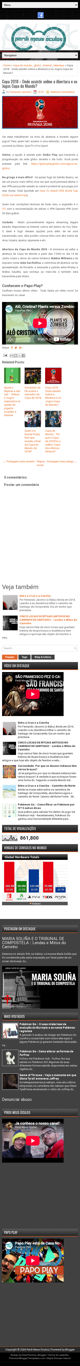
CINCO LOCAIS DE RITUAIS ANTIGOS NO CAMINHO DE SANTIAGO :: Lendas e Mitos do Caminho (48, 620)
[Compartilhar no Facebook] (23, 356)
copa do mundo (22, 65)
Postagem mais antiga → (62, 461)
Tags (24, 657)
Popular (9, 657)
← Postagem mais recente (18, 461)
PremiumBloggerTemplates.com (27, 1358)
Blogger (70, 1349)
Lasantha (64, 1355)
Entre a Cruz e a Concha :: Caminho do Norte (46, 785)
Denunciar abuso (17, 1099)
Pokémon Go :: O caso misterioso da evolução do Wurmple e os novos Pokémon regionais (47, 1028)
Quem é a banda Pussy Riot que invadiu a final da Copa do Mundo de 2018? (33, 441)
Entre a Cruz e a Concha (35, 595)
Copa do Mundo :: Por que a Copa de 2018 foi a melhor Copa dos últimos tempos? (53, 441)
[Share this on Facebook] (12, 347)
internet (47, 65)
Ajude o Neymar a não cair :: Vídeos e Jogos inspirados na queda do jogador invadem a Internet (12, 401)
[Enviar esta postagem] (5, 355)
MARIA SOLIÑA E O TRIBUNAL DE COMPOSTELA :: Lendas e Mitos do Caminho (34, 942)
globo (37, 65)
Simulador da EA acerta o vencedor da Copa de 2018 (33, 393)
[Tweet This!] (16, 347)
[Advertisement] (40, 1194)
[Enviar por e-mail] (12, 356)
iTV (4, 208)
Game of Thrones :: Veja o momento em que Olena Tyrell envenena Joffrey (47, 1076)
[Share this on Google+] (21, 347)
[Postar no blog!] (16, 356)
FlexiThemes (29, 1355)
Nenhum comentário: (63, 91)
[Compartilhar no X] (19, 356)
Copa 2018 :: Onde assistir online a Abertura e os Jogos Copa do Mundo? (39, 83)
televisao (59, 65)
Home (6, 65)
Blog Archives (43, 657)
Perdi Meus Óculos (38, 1349)
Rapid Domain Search (59, 1358)
